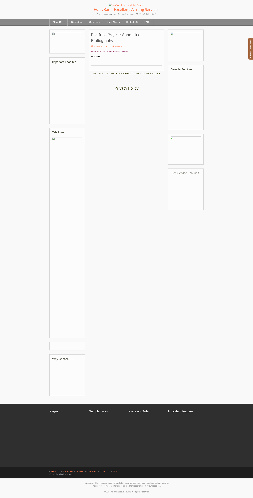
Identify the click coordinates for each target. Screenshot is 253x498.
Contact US (132, 22)
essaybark (119, 46)
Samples (93, 22)
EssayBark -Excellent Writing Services (126, 9)
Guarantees (76, 22)
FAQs (147, 22)
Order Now (112, 22)
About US (57, 22)
